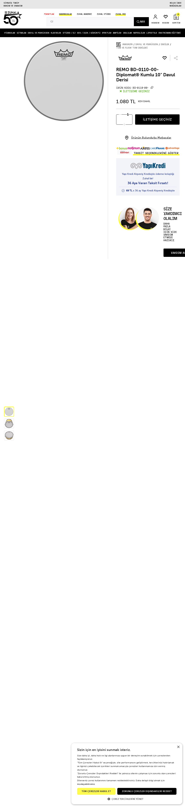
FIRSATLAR (49, 14)
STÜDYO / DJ (69, 33)
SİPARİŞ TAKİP (11, 3)
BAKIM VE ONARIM (13, 6)
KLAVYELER (56, 33)
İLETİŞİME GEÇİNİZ (157, 119)
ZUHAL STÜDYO (104, 14)
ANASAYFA (127, 44)
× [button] (178, 747)
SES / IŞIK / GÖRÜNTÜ (88, 33)
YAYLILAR (127, 33)
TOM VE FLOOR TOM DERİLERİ (132, 48)
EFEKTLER (106, 33)
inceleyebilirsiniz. (86, 784)
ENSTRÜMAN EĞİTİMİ (170, 33)
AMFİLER (117, 33)
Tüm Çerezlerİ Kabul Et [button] (96, 791)
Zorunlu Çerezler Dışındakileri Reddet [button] (147, 791)
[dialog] (126, 773)
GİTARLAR (21, 33)
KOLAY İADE (175, 3)
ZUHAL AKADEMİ (84, 14)
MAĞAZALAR (175, 6)
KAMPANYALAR (65, 14)
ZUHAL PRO (120, 14)
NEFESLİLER (139, 33)
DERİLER (165, 44)
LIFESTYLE (152, 33)
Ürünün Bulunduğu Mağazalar (151, 137)
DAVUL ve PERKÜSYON (38, 33)
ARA (142, 21)
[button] (9, 412)
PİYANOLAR (9, 33)
